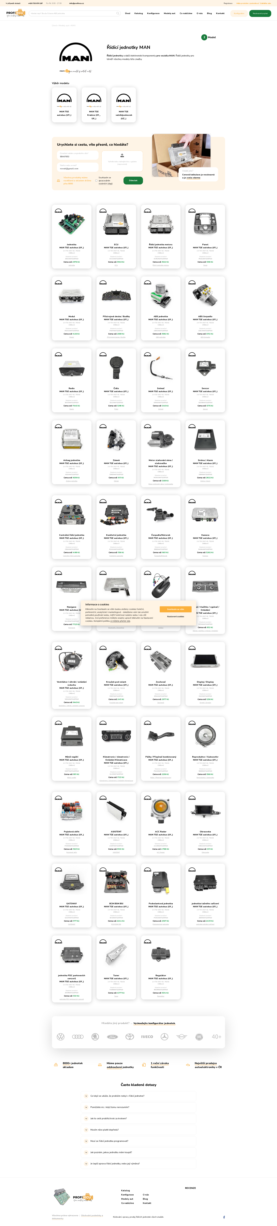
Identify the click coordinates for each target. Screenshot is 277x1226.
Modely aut (169, 13)
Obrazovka (205, 852)
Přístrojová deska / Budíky (116, 337)
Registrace (228, 3)
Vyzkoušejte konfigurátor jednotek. (154, 1023)
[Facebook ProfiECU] (224, 1217)
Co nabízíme (186, 13)
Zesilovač (160, 703)
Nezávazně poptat (260, 13)
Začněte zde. (265, 3)
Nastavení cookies (175, 616)
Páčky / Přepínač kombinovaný (160, 778)
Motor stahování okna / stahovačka (160, 484)
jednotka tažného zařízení (205, 924)
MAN (73, 25)
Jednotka (72, 265)
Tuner (116, 996)
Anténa (160, 628)
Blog (209, 13)
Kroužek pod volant (116, 703)
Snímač (160, 409)
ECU (116, 265)
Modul (71, 337)
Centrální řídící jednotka (71, 556)
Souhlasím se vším (175, 609)
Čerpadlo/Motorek (160, 556)
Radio (72, 409)
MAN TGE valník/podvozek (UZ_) (124, 115)
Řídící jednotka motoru (161, 265)
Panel (205, 265)
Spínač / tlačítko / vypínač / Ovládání (205, 631)
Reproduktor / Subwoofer (205, 778)
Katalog (138, 13)
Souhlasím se (106, 180)
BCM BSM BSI (116, 924)
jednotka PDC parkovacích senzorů (72, 999)
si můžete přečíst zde (120, 621)
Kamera (205, 556)
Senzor (205, 409)
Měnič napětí (71, 778)
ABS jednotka (160, 337)
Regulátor (160, 996)
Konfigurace (153, 13)
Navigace (71, 628)
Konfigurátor (239, 13)
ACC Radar (161, 852)
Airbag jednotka (71, 481)
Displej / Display (205, 703)
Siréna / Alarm (205, 481)
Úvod (127, 13)
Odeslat (133, 180)
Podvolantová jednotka (161, 924)
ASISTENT (116, 852)
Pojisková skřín (71, 852)
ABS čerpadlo (205, 337)
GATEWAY (71, 924)
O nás (200, 13)
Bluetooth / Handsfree (116, 628)
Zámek (116, 481)
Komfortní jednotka (116, 556)
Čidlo (116, 409)
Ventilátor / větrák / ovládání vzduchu (72, 706)
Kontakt (220, 13)
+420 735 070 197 (35, 3)
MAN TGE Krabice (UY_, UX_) (94, 115)
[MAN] (64, 99)
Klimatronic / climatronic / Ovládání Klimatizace (116, 781)
